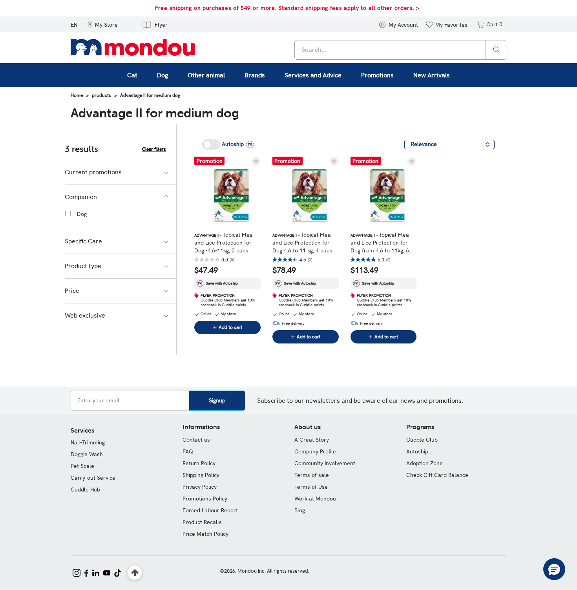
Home (77, 95)
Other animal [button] (206, 75)
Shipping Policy (201, 475)
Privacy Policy (200, 486)
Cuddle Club (422, 439)
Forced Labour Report (210, 510)
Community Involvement (324, 463)
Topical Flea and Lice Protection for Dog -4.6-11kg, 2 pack (223, 242)
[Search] (496, 49)
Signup (217, 400)
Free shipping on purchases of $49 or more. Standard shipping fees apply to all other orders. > (287, 7)
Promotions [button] (377, 75)
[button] (102, 24)
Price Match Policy (205, 533)
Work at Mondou (315, 498)
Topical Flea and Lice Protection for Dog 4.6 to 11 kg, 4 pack (302, 242)
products (101, 95)
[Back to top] (134, 572)
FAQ (188, 451)
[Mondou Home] (133, 46)
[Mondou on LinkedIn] (95, 572)
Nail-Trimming (88, 442)
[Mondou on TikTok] (117, 572)
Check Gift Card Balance (437, 475)
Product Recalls (202, 522)
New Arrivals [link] (431, 75)
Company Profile (315, 451)
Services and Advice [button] (313, 75)
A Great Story (311, 439)
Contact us (196, 439)
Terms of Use (311, 486)
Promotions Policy (205, 498)
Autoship (417, 451)
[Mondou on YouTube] (106, 572)
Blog (299, 510)
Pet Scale (82, 465)
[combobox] (400, 50)
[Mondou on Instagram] (76, 572)
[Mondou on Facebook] (86, 572)
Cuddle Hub (85, 489)
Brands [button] (255, 75)
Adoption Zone (424, 463)
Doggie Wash (87, 454)
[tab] (120, 172)
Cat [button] (132, 75)
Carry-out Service (93, 477)
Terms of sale (311, 475)
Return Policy (199, 463)
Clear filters (154, 149)
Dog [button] (162, 75)
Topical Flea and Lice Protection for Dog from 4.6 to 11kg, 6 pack (380, 242)
